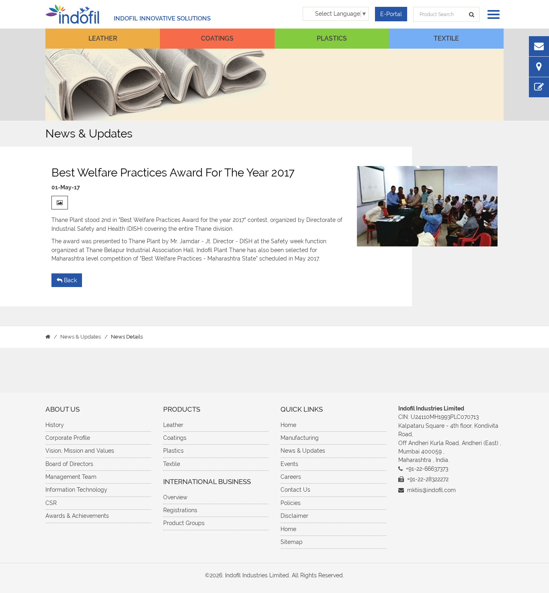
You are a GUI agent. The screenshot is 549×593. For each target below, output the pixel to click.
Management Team (70, 477)
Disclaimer (294, 516)
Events (289, 464)
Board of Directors (69, 464)
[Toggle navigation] (491, 14)
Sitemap (292, 542)
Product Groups (184, 523)
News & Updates (303, 450)
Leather (102, 38)
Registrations (180, 510)
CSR (51, 503)
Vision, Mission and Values (79, 450)
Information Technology (76, 489)
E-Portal (391, 14)
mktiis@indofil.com (431, 490)
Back (70, 280)
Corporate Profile (67, 438)
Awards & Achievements (77, 516)
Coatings (217, 38)
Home (288, 425)
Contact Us (295, 489)
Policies (291, 503)
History (54, 425)
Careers (291, 477)
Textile (446, 38)
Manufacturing (300, 438)
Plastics (332, 38)
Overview (175, 497)
